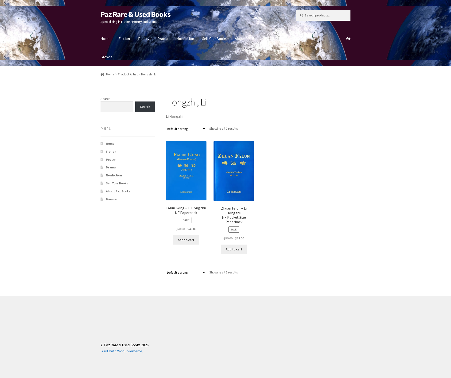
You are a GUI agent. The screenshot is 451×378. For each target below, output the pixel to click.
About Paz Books (248, 38)
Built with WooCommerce (121, 351)
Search (105, 99)
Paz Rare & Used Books (136, 14)
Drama (162, 38)
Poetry (143, 38)
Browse (107, 57)
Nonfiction (185, 38)
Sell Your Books (214, 38)
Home (105, 38)
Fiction (124, 38)
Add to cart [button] (186, 240)
